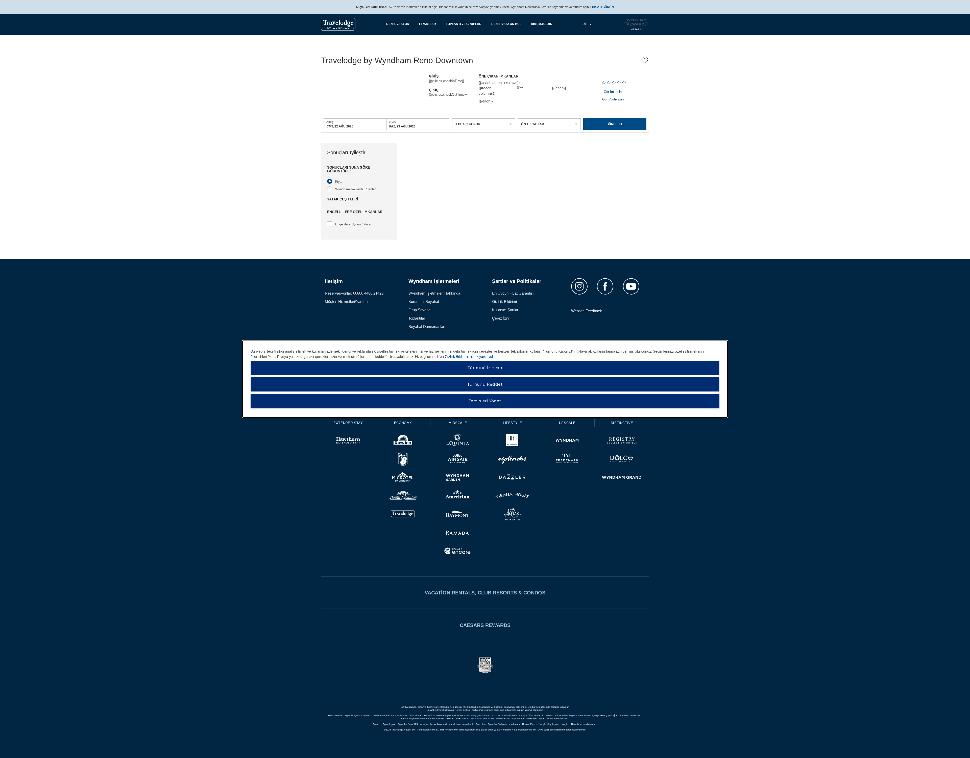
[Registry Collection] (622, 441)
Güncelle (615, 124)
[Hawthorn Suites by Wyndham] (348, 441)
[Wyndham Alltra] (512, 515)
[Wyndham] (567, 441)
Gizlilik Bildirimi (504, 301)
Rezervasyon (397, 24)
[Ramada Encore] (457, 551)
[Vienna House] (512, 496)
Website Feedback (586, 311)
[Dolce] (622, 459)
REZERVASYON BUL (506, 24)
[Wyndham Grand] (622, 478)
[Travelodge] (403, 515)
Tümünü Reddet (485, 384)
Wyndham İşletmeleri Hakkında (434, 293)
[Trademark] (567, 459)
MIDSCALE (458, 423)
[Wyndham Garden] (457, 478)
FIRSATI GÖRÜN (602, 7)
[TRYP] (512, 441)
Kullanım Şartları (505, 310)
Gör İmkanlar (613, 92)
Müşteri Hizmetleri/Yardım (346, 301)
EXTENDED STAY (348, 423)
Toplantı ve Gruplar (463, 24)
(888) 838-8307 (542, 24)
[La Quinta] (457, 441)
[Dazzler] (512, 478)
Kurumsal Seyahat (423, 301)
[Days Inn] (403, 441)
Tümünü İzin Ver (485, 367)
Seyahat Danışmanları (426, 326)
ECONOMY (403, 423)
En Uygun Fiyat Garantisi (513, 293)
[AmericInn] (457, 496)
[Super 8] (403, 459)
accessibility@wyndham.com (479, 715)
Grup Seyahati (420, 310)
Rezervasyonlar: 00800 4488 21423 (354, 293)
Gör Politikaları (613, 99)
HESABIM (636, 29)
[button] (359, 169)
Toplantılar (416, 318)
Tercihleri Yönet (485, 401)
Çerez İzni (500, 318)
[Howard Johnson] (403, 496)
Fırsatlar (427, 24)
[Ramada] (457, 533)
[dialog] (485, 379)
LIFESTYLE (512, 423)
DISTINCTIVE (622, 423)
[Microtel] (403, 478)
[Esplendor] (512, 459)
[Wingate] (457, 459)
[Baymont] (457, 515)
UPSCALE (567, 423)
